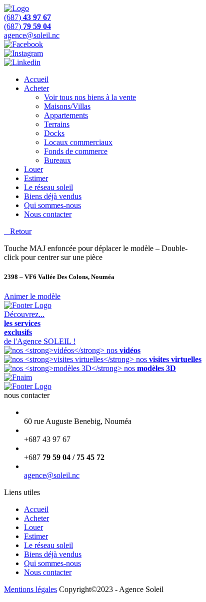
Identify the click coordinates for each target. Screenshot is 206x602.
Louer (33, 169)
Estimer (36, 178)
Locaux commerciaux (78, 142)
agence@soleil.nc (52, 475)
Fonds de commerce (76, 151)
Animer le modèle (32, 296)
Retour (18, 231)
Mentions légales (30, 589)
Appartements (66, 115)
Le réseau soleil (48, 187)
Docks (54, 133)
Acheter (36, 88)
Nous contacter (48, 214)
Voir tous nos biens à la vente (90, 97)
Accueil (36, 79)
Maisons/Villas (67, 106)
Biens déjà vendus (53, 196)
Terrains (57, 124)
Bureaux (57, 160)
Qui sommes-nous (52, 205)
